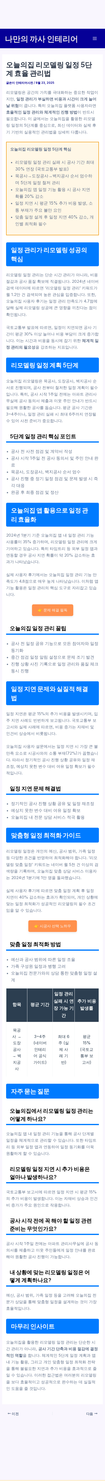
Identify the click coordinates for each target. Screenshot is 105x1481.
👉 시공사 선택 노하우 (52, 926)
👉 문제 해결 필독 (52, 610)
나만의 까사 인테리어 (41, 38)
